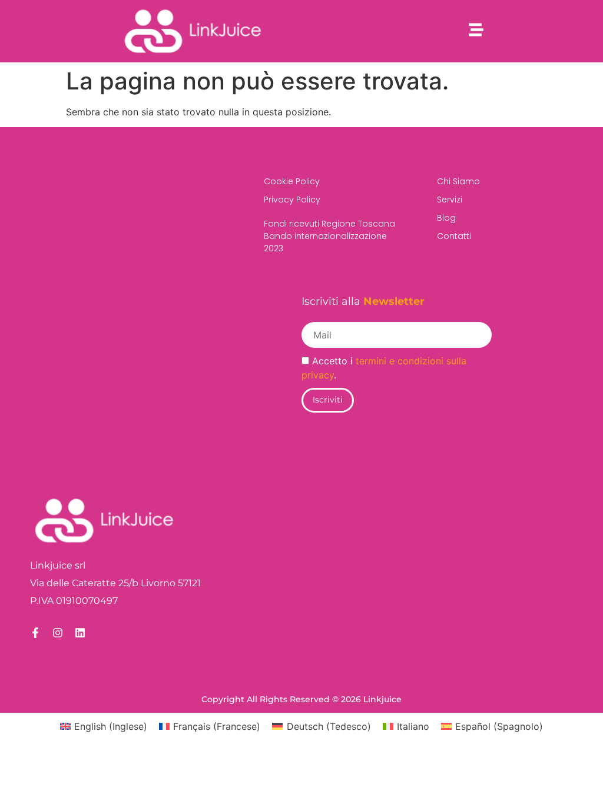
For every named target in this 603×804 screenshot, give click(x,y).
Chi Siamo (458, 181)
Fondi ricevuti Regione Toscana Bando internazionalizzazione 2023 (329, 236)
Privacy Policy (292, 199)
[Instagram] (57, 632)
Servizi (449, 199)
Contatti (454, 236)
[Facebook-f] (35, 632)
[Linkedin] (80, 632)
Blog (446, 218)
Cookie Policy (292, 181)
